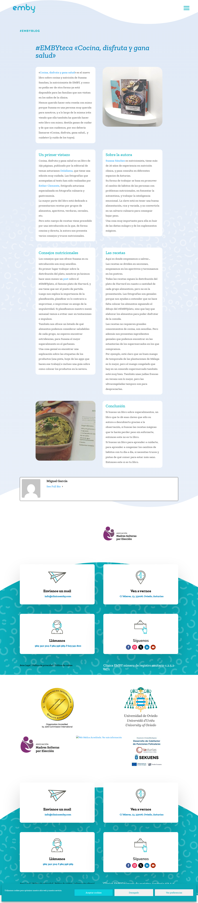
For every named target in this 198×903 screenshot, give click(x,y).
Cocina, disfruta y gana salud (57, 72)
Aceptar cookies (94, 892)
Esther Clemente (49, 185)
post (66, 279)
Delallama (66, 170)
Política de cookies (63, 665)
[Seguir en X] (140, 647)
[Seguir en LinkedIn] (146, 647)
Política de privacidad (42, 665)
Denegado (134, 892)
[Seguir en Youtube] (153, 647)
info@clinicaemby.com (58, 596)
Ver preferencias (174, 892)
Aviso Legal (25, 665)
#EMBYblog (30, 31)
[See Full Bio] (62, 486)
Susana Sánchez (115, 160)
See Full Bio (54, 486)
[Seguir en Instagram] (134, 647)
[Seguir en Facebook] (128, 647)
